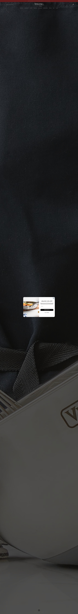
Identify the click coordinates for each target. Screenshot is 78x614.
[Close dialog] (54, 298)
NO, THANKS (47, 312)
